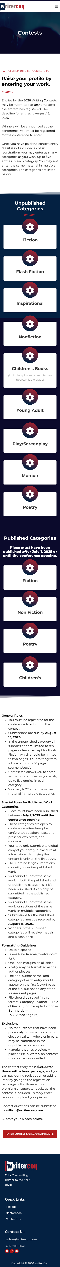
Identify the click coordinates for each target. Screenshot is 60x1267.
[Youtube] (17, 1251)
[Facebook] (7, 1251)
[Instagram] (12, 1251)
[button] (56, 6)
